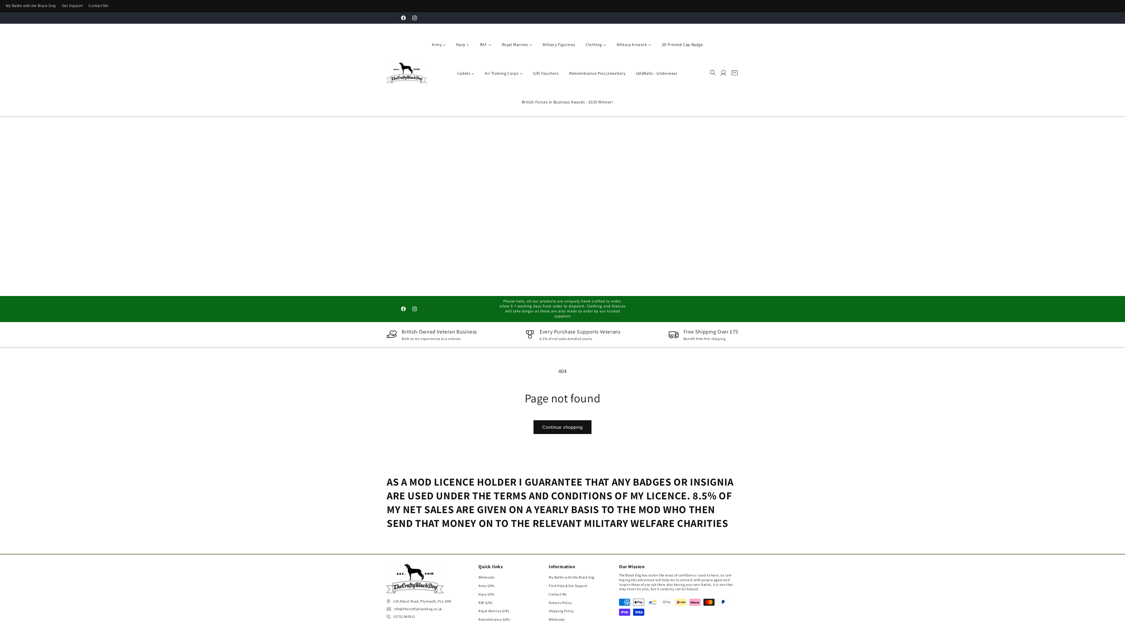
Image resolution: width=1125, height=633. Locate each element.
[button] (712, 72)
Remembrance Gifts (494, 619)
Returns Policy (560, 602)
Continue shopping (562, 427)
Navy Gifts (486, 594)
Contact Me (98, 6)
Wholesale (486, 577)
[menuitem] (437, 44)
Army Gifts (486, 585)
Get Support (72, 6)
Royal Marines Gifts (493, 611)
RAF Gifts (485, 602)
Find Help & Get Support (568, 585)
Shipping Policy (561, 611)
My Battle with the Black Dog (31, 6)
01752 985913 (404, 616)
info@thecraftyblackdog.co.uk (418, 609)
